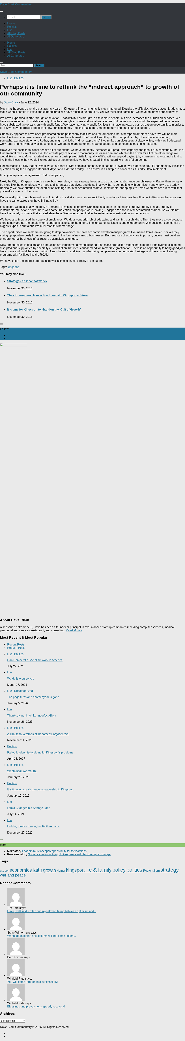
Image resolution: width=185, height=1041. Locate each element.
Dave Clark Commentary (16, 4)
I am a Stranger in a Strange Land (28, 807)
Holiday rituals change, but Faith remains (33, 826)
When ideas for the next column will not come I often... (41, 935)
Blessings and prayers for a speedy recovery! (36, 1006)
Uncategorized (23, 690)
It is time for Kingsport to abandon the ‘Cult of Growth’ (44, 309)
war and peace (13, 875)
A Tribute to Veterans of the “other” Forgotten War (38, 734)
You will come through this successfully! (32, 981)
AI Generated (15, 36)
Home (11, 23)
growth (49, 870)
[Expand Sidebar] (1, 323)
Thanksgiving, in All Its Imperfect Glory (31, 715)
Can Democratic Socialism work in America (35, 660)
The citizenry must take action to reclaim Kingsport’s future (47, 295)
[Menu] (1, 11)
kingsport (13, 266)
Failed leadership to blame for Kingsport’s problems (40, 752)
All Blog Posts (16, 33)
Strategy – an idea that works (27, 281)
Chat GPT (4, 871)
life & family (98, 870)
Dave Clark (11, 102)
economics (21, 870)
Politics (12, 26)
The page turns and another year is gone (33, 697)
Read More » (74, 630)
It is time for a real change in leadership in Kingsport (40, 789)
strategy (169, 870)
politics (134, 870)
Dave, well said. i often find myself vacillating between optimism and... (51, 911)
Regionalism (151, 870)
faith (37, 870)
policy (119, 870)
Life (9, 30)
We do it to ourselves (20, 678)
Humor (61, 870)
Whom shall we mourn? (22, 771)
